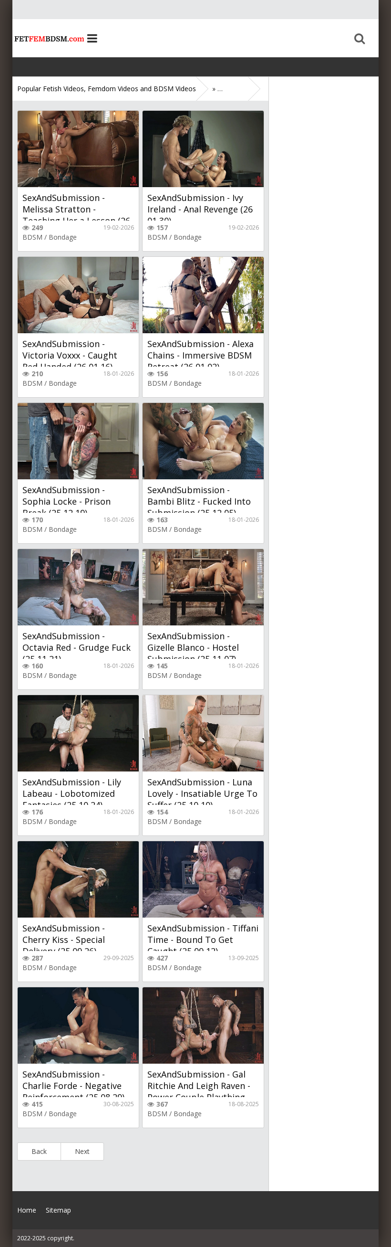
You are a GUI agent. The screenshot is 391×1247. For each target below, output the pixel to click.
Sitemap (58, 1210)
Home (48, 38)
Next (82, 1151)
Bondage (63, 237)
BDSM (32, 237)
